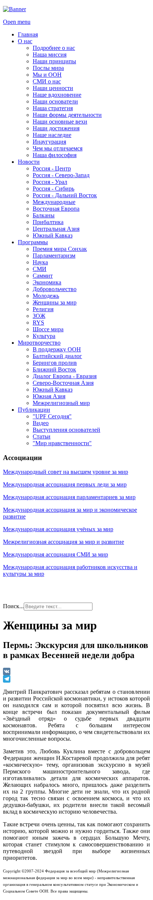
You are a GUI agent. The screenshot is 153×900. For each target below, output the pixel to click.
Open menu (16, 22)
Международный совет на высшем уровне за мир (65, 472)
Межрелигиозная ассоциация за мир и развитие (63, 542)
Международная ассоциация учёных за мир (58, 529)
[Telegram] (76, 679)
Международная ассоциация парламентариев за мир (69, 497)
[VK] (76, 671)
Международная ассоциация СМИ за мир (55, 554)
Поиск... (13, 606)
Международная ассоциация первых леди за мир (65, 484)
